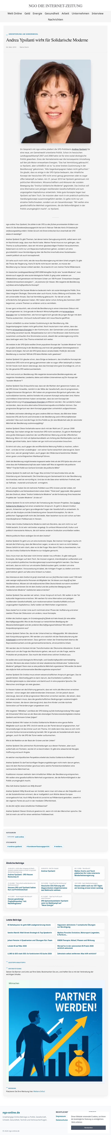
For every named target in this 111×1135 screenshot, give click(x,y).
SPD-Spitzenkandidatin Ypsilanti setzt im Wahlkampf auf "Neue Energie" (54, 903)
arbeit (65, 13)
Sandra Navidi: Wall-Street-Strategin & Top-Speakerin (30, 933)
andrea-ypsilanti (15, 846)
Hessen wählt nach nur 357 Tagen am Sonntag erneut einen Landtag (88, 887)
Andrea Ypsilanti (79, 149)
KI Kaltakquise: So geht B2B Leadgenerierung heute (29, 925)
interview (97, 13)
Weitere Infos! (39, 1091)
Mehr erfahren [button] (76, 1122)
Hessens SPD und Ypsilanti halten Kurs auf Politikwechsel (22, 889)
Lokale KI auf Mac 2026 (17, 946)
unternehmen (80, 13)
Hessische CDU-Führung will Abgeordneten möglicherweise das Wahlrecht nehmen (54, 888)
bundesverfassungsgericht (38, 846)
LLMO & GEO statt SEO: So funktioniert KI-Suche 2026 (30, 954)
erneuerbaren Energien (34, 402)
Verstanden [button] (88, 1128)
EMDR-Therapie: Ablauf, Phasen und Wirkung (76, 940)
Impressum (61, 1116)
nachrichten (55, 19)
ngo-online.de (11, 1112)
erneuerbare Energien (22, 329)
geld (27, 13)
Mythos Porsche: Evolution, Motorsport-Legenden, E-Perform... (78, 934)
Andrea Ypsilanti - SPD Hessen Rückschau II (20, 876)
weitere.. (59, 846)
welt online (15, 13)
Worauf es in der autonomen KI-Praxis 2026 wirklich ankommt (75, 947)
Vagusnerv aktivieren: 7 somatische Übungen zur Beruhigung (76, 926)
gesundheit (52, 13)
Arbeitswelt (11, 639)
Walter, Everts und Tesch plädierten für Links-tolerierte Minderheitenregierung (87, 873)
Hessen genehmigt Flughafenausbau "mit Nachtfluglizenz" (17, 901)
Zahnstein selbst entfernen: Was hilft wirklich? (76, 954)
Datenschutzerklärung (66, 1120)
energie (37, 13)
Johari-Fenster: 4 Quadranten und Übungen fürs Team (30, 940)
